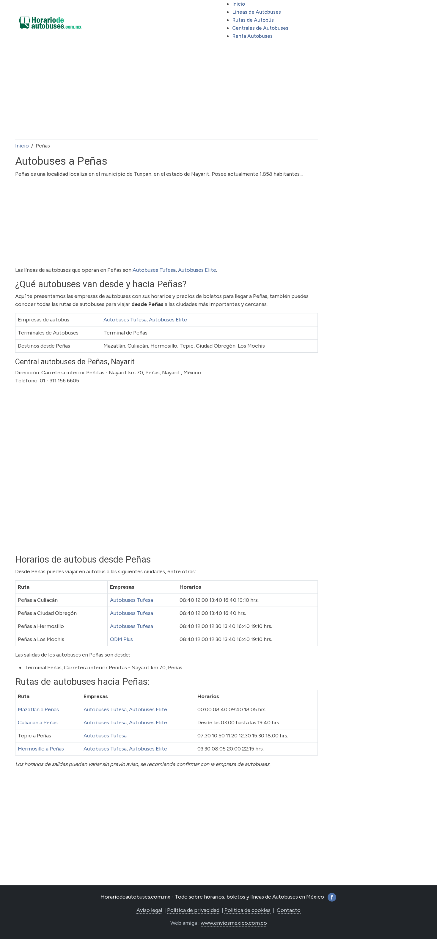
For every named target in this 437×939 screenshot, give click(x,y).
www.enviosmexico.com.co (234, 923)
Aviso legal (149, 910)
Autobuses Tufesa (154, 270)
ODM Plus (121, 639)
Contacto (289, 910)
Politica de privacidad (193, 910)
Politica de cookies (247, 910)
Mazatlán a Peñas (38, 709)
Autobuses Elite (197, 270)
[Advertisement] (166, 92)
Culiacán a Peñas (38, 722)
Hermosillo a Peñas (41, 748)
